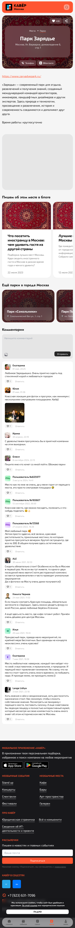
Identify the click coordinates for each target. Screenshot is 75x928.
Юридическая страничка (18, 819)
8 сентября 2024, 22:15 (24, 460)
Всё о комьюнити (50, 819)
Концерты (8, 789)
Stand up (7, 782)
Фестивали (9, 803)
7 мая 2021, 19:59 (21, 659)
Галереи (45, 803)
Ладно (37, 911)
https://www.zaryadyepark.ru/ (21, 76)
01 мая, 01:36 (19, 392)
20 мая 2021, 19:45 (22, 633)
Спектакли (9, 796)
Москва (19, 9)
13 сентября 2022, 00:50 (24, 503)
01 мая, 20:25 (19, 369)
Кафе (43, 782)
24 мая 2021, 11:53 (21, 597)
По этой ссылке (30, 905)
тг (6, 884)
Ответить (19, 381)
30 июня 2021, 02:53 (22, 562)
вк (17, 884)
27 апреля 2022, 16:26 (23, 527)
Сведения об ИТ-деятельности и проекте (18, 828)
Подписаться (37, 860)
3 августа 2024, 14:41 (23, 480)
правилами (60, 866)
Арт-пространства (51, 796)
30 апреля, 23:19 (21, 437)
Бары (43, 789)
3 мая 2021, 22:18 (21, 691)
